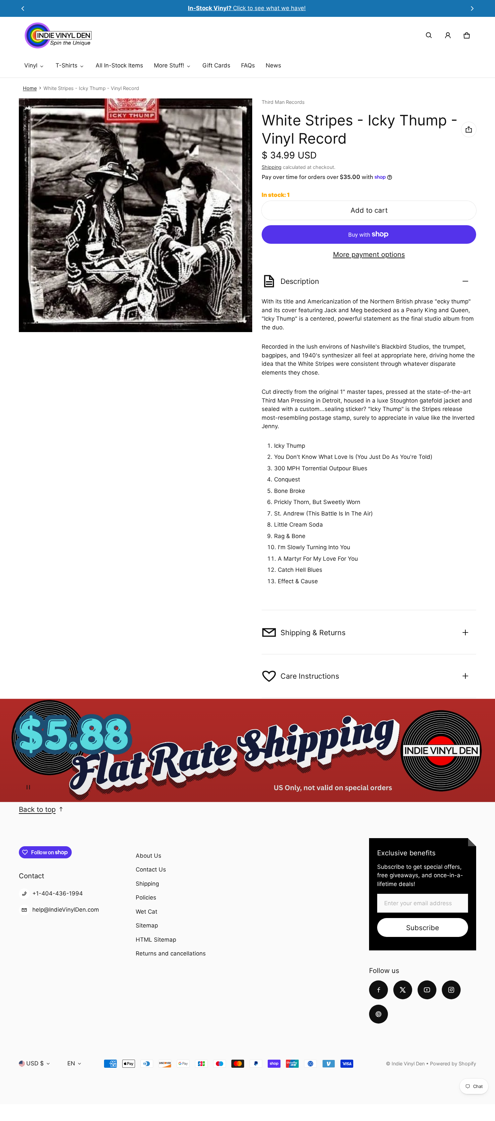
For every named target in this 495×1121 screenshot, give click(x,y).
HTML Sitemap (156, 939)
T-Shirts (66, 65)
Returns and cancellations (171, 953)
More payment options (369, 254)
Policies (146, 897)
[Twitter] (402, 989)
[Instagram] (451, 989)
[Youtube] (427, 989)
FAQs (248, 65)
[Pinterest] (378, 1014)
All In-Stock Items (119, 65)
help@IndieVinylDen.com (65, 909)
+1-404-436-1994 (57, 893)
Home (30, 88)
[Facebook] (378, 989)
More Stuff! (169, 65)
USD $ (35, 1063)
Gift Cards (216, 65)
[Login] (447, 35)
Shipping (272, 167)
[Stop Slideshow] (28, 787)
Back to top (37, 809)
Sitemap (147, 925)
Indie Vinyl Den (409, 1063)
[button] (429, 35)
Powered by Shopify (453, 1063)
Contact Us (151, 869)
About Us (148, 855)
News (273, 65)
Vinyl (30, 65)
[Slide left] (23, 8)
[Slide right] (472, 8)
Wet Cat (146, 911)
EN (71, 1063)
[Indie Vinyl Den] (58, 35)
